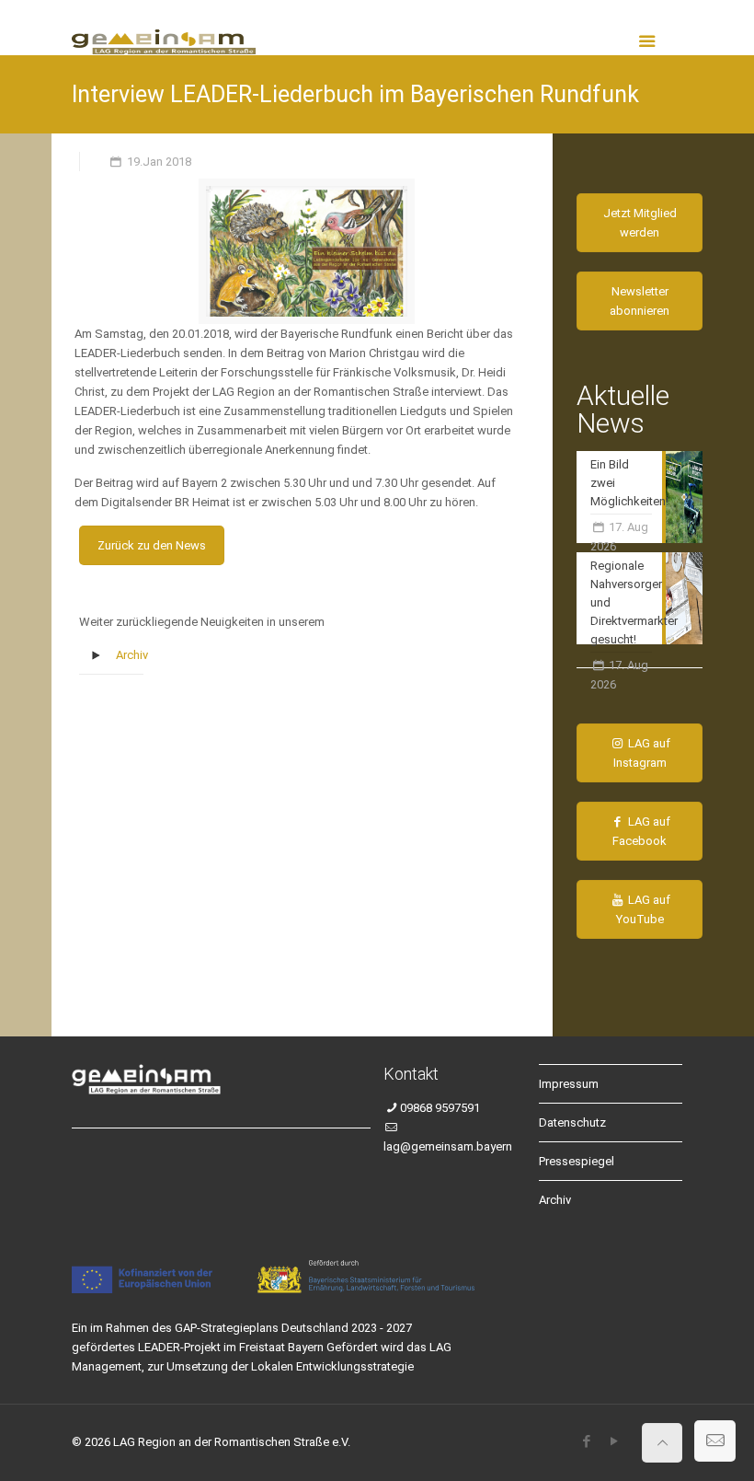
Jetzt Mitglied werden (640, 222)
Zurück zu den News (151, 545)
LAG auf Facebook (641, 831)
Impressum (569, 1084)
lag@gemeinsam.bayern (447, 1146)
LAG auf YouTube (643, 909)
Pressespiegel (576, 1161)
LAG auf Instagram (642, 752)
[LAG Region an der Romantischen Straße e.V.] (164, 27)
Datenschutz (572, 1122)
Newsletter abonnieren (639, 301)
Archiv (132, 655)
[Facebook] (586, 1441)
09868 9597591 (440, 1108)
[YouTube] (613, 1441)
